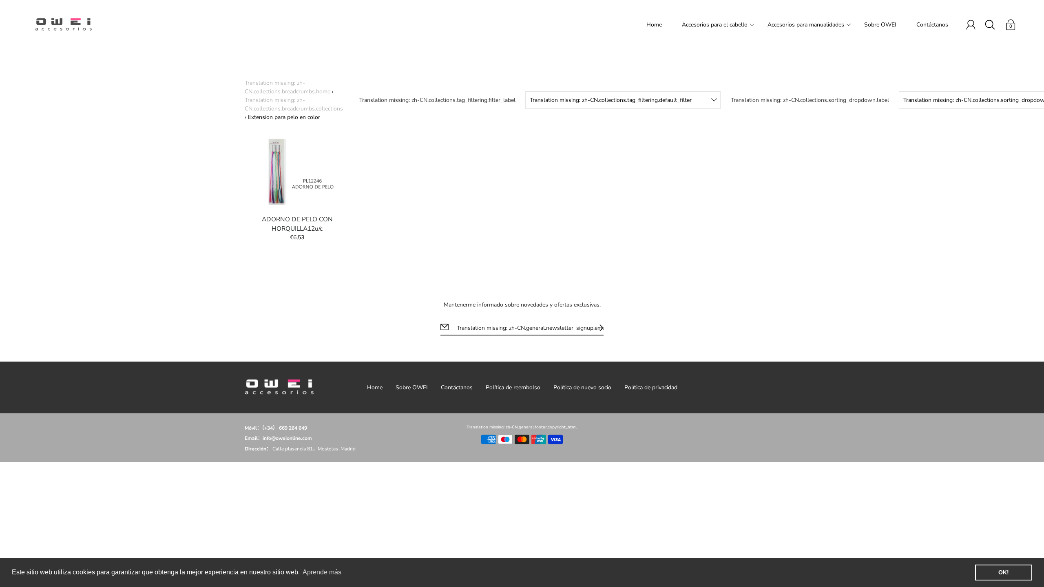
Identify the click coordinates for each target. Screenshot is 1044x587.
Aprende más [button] (322, 572)
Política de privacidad (650, 387)
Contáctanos (932, 25)
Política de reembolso (513, 387)
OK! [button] (1003, 572)
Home (654, 25)
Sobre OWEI (880, 25)
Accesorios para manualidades (806, 25)
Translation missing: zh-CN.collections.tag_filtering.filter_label (437, 100)
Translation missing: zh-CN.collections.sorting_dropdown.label (810, 100)
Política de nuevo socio (582, 387)
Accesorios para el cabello (715, 25)
